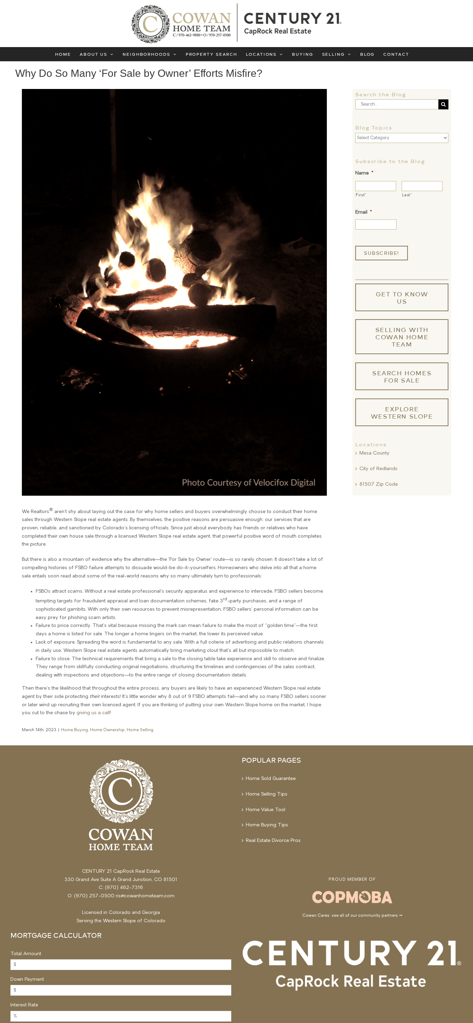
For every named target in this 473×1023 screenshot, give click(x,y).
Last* (407, 195)
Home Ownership (107, 730)
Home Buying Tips (267, 825)
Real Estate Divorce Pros (273, 840)
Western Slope (119, 921)
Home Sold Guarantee (271, 778)
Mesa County (374, 453)
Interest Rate (24, 1005)
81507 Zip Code (378, 484)
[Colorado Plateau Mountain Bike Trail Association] (352, 891)
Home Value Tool (265, 810)
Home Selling (140, 730)
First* (361, 195)
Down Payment (27, 979)
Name (364, 173)
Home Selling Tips (266, 794)
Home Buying (74, 730)
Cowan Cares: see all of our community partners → (352, 916)
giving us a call (93, 713)
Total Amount (25, 954)
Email (363, 212)
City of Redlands (378, 469)
